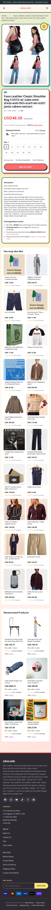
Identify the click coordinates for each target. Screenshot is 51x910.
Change (42, 130)
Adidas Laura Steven (34, 487)
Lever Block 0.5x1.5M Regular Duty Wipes (35, 640)
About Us (6, 833)
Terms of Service (9, 865)
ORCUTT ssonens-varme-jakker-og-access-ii (13, 488)
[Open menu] (4, 8)
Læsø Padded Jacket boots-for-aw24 (13, 418)
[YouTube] (16, 799)
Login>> (11, 654)
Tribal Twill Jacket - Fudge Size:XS (35, 523)
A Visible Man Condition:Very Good (14, 453)
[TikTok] (22, 799)
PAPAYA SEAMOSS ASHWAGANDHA (33, 723)
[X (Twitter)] (28, 799)
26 (29, 152)
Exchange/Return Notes (13, 222)
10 (23, 147)
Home (4, 16)
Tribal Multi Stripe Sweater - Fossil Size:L (36, 418)
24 (23, 152)
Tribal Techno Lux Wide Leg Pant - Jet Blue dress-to (14, 558)
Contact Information (11, 873)
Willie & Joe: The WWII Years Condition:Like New (14, 348)
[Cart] (47, 8)
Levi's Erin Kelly (10, 312)
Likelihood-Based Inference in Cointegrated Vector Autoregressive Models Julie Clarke (14, 383)
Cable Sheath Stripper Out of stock (13, 682)
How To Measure (38, 160)
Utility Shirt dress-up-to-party (35, 593)
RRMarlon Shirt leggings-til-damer (36, 383)
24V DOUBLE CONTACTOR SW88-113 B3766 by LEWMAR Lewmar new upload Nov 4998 (13, 723)
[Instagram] (11, 799)
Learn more (37, 125)
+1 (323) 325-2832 (10, 817)
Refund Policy (8, 856)
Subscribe (41, 886)
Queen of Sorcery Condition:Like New (11, 278)
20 (12, 152)
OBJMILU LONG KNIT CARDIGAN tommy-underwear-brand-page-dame (35, 278)
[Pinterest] (33, 799)
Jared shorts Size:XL (33, 557)
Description (8, 182)
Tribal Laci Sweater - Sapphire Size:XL (11, 523)
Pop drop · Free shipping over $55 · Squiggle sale (25, 2)
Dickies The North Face (35, 347)
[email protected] (12, 234)
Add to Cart (25, 167)
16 (40, 147)
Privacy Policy (8, 860)
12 (29, 147)
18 (6, 152)
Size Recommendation (23, 160)
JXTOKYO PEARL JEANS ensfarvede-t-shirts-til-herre (36, 453)
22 (18, 152)
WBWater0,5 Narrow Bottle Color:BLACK (14, 593)
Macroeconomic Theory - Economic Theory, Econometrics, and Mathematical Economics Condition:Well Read (35, 313)
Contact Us (7, 837)
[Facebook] (5, 799)
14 (35, 147)
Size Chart (9, 160)
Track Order (7, 845)
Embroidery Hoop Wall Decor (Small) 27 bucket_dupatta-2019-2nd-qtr (36, 682)
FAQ (4, 841)
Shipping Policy (9, 869)
